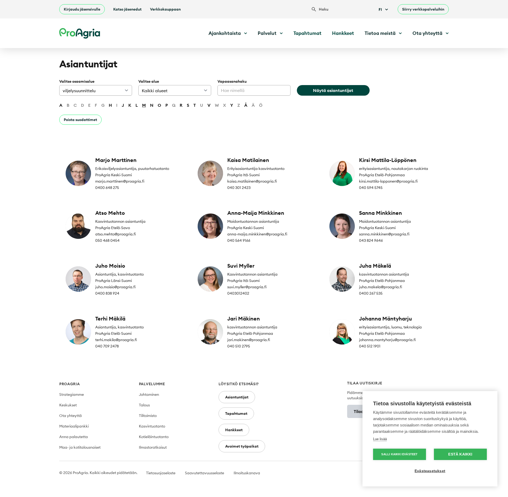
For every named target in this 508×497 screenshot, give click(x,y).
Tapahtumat (307, 33)
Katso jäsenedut (127, 9)
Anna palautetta (73, 436)
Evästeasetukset (430, 471)
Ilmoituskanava (247, 473)
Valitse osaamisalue (76, 81)
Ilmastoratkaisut (153, 447)
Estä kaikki (460, 454)
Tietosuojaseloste (160, 473)
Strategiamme (71, 394)
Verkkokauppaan (165, 9)
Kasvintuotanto (152, 426)
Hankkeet (343, 33)
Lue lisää (380, 439)
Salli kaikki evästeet (399, 454)
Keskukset (68, 405)
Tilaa (359, 411)
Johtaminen (149, 394)
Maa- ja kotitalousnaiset (80, 447)
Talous (144, 405)
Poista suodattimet (80, 119)
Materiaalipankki (74, 426)
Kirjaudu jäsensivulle (82, 9)
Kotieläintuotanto (154, 436)
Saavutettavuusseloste (204, 473)
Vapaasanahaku (232, 81)
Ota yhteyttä (70, 415)
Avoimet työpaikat (241, 446)
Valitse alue (148, 81)
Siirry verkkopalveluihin (423, 9)
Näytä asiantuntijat (333, 90)
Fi (380, 9)
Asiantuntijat (236, 397)
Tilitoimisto (148, 415)
